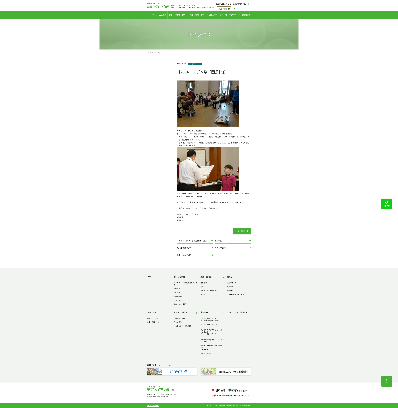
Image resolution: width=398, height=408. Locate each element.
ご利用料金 (204, 350)
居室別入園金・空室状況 (209, 290)
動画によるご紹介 (184, 255)
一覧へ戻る (240, 231)
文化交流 (230, 287)
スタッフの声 (220, 247)
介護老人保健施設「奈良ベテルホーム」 (212, 347)
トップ (151, 15)
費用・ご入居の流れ (209, 15)
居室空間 (203, 283)
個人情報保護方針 (153, 406)
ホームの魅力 (160, 15)
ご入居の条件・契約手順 (182, 326)
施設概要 (218, 240)
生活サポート (231, 283)
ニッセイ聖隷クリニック (209, 318)
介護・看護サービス (154, 322)
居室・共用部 (174, 15)
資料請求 (387, 206)
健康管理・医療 (152, 318)
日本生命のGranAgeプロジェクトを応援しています (234, 395)
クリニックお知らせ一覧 (209, 324)
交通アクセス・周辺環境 (239, 15)
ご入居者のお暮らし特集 (235, 294)
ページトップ (386, 383)
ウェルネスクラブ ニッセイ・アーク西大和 (211, 331)
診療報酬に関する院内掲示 (209, 320)
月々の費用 (178, 322)
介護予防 (230, 290)
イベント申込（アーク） (208, 334)
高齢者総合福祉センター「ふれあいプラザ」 (212, 341)
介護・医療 (194, 15)
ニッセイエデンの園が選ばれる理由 (192, 240)
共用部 (202, 294)
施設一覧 (223, 15)
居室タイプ (204, 287)
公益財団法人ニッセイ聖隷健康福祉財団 (231, 4)
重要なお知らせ (205, 353)
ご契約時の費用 (180, 318)
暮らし (184, 15)
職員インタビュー (154, 365)
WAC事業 (177, 293)
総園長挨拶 (178, 296)
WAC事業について (184, 247)
